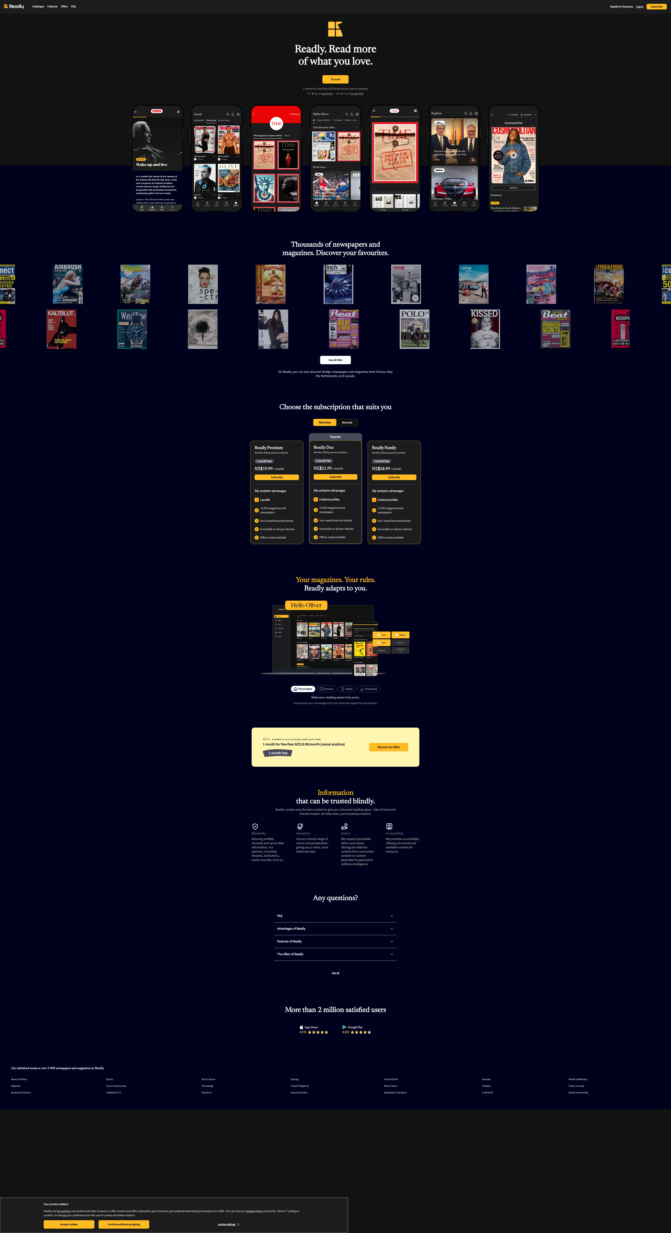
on (325, 94)
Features (52, 6)
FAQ (73, 6)
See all (335, 973)
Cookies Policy (253, 1211)
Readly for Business (621, 7)
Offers (64, 6)
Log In (639, 7)
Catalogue (38, 6)
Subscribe (657, 7)
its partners (64, 1211)
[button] (392, 916)
